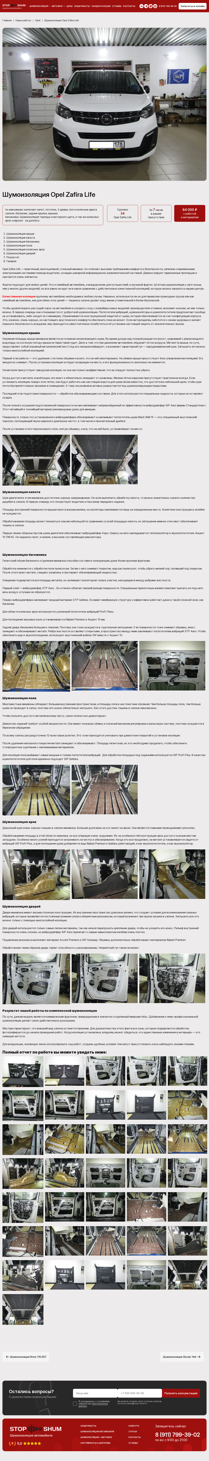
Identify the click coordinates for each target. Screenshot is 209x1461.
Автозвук (57, 6)
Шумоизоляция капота (20, 237)
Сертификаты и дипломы (95, 1443)
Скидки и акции (101, 6)
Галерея (11, 261)
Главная (7, 20)
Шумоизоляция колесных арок (25, 249)
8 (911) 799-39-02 (177, 1434)
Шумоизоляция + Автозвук (96, 1437)
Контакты (129, 6)
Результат (12, 257)
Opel (37, 20)
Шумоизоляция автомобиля (97, 1431)
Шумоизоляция (39, 6)
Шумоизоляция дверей (20, 253)
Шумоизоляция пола (19, 245)
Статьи (133, 1431)
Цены (69, 6)
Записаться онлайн (193, 6)
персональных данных (93, 1404)
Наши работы (82, 6)
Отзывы (116, 6)
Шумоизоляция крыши (20, 233)
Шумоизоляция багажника (22, 241)
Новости (134, 1426)
